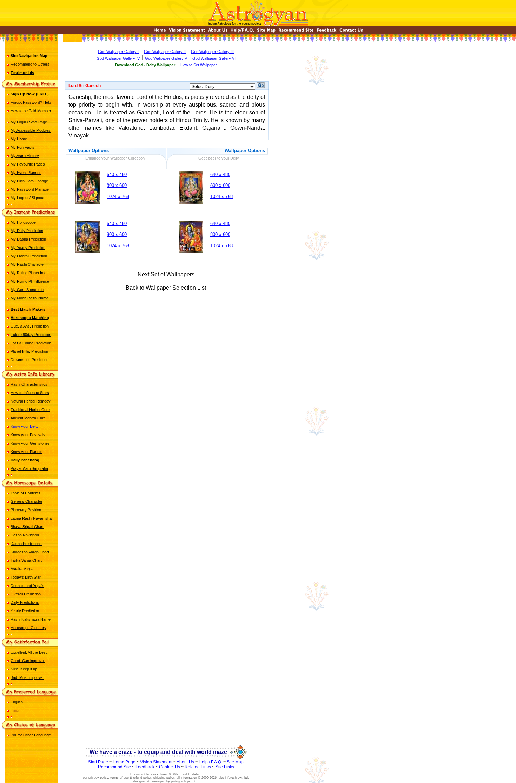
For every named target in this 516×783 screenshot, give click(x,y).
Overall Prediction (26, 594)
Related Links (198, 766)
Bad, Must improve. (27, 677)
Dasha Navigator (25, 535)
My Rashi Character (28, 264)
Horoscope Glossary (28, 628)
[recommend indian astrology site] (296, 32)
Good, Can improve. (28, 661)
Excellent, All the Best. (29, 652)
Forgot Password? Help (31, 102)
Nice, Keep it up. (24, 669)
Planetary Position (26, 510)
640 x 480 (117, 174)
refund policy (142, 777)
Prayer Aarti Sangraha (29, 468)
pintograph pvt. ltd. (184, 781)
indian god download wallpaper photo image (167, 324)
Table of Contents (25, 493)
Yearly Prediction (25, 611)
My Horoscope (23, 222)
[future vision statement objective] (186, 32)
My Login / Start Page (29, 122)
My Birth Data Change (29, 181)
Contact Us (169, 766)
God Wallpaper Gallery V (166, 58)
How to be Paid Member (31, 111)
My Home (19, 139)
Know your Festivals (28, 435)
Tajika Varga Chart (26, 560)
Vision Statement (156, 762)
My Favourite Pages (28, 164)
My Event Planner (26, 172)
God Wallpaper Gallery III (212, 51)
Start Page (98, 762)
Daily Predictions (25, 602)
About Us (185, 762)
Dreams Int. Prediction (29, 360)
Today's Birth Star (26, 577)
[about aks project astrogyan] (217, 32)
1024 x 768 (118, 196)
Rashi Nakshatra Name (31, 619)
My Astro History (25, 156)
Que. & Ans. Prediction (30, 326)
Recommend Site (114, 766)
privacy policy (98, 777)
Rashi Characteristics (29, 384)
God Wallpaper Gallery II (165, 51)
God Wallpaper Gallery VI (214, 58)
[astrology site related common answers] (242, 32)
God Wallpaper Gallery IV (118, 58)
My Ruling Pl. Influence (30, 281)
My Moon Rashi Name (29, 298)
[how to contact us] (351, 32)
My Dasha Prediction (28, 239)
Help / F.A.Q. (210, 762)
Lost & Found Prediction (31, 343)
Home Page (124, 762)
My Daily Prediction (27, 231)
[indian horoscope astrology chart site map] (266, 32)
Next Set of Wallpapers (166, 274)
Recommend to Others (30, 64)
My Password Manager (30, 189)
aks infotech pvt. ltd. (234, 777)
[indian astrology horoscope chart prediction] (159, 32)
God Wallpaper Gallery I (118, 51)
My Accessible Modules (31, 130)
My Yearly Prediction (28, 247)
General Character (26, 501)
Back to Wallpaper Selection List (166, 288)
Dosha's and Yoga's (27, 585)
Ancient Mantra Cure (28, 418)
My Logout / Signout (27, 198)
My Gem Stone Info (27, 290)
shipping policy (163, 777)
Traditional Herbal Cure (30, 409)
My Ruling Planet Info (28, 273)
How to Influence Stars (30, 393)
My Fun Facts (22, 147)
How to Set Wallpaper (198, 65)
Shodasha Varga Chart (30, 552)
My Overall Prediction (29, 256)
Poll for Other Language (31, 735)
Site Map (235, 762)
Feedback (144, 766)
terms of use (119, 777)
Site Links (225, 766)
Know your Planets (26, 452)
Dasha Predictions (26, 543)
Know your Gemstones (30, 443)
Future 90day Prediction (31, 334)
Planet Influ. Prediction (29, 351)
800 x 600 (117, 185)
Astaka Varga (22, 569)
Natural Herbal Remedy (31, 401)
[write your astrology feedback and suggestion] (326, 32)
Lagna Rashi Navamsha (31, 518)
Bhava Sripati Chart (27, 527)
